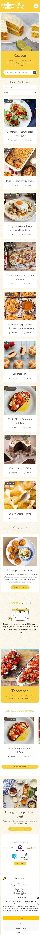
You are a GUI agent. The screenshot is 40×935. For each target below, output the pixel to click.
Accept (21, 918)
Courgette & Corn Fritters (20, 587)
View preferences (21, 928)
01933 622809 (20, 883)
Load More (20, 528)
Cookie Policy (20, 932)
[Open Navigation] (36, 6)
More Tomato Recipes (20, 767)
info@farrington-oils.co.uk (20, 885)
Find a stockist (20, 863)
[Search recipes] (34, 72)
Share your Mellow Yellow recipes (20, 829)
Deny (21, 923)
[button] (38, 898)
